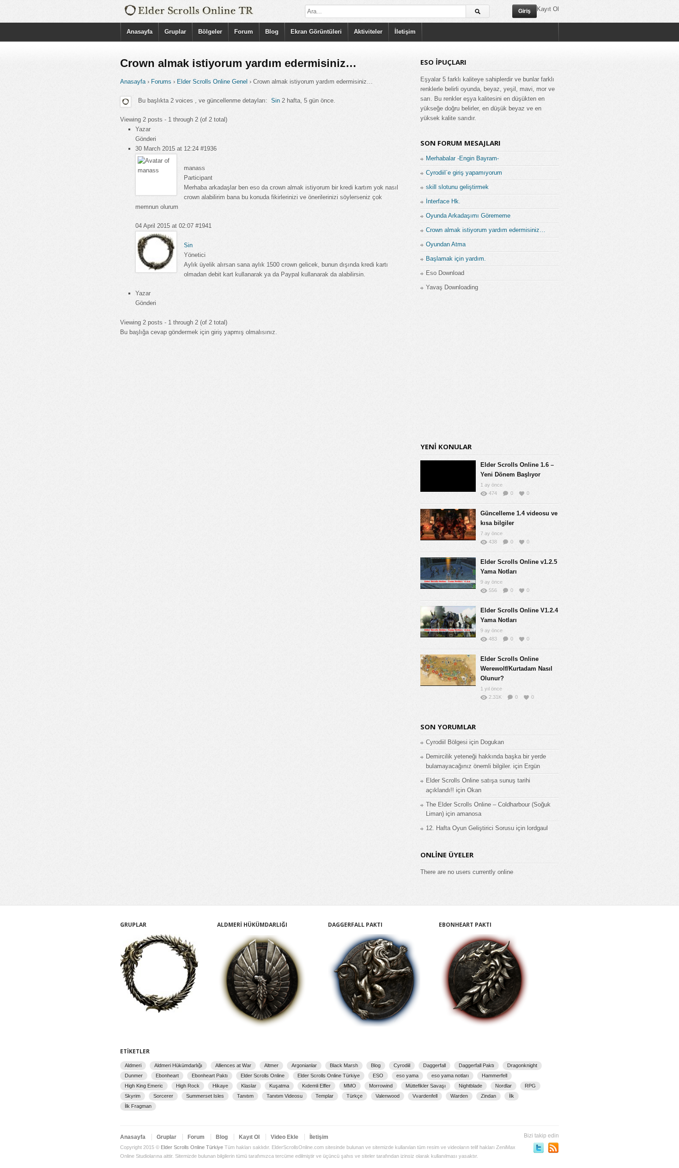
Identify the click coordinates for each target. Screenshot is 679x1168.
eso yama (407, 1075)
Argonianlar (304, 1065)
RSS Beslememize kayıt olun (553, 1147)
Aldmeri (133, 1065)
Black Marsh (344, 1065)
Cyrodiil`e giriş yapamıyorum (464, 172)
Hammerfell (494, 1075)
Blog (272, 31)
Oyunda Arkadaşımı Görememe (468, 215)
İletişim (405, 31)
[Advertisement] (489, 366)
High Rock (188, 1086)
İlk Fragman (138, 1106)
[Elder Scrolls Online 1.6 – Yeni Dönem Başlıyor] (448, 476)
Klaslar (248, 1086)
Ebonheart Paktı (210, 1075)
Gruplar (175, 31)
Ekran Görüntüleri (316, 31)
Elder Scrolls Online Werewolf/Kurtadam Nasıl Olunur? (516, 668)
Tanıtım (245, 1096)
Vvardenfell (424, 1096)
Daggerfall (434, 1065)
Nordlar (503, 1086)
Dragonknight (522, 1065)
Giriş (524, 11)
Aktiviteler (368, 31)
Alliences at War (233, 1065)
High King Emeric (144, 1086)
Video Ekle (284, 1137)
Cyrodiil (402, 1065)
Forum (243, 31)
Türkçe (354, 1096)
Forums (161, 81)
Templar (324, 1096)
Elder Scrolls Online (263, 1075)
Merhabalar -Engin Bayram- (462, 158)
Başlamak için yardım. (456, 258)
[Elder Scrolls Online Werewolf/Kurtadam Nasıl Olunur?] (448, 670)
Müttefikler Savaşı (426, 1086)
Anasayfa (139, 31)
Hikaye (220, 1086)
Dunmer (134, 1075)
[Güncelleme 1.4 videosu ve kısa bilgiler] (448, 525)
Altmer (271, 1065)
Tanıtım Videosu (285, 1096)
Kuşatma (279, 1086)
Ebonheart (167, 1075)
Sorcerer (163, 1096)
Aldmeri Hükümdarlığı (178, 1065)
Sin (275, 100)
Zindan (488, 1096)
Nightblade (470, 1086)
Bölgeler (210, 31)
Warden (459, 1096)
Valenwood (388, 1096)
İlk (511, 1096)
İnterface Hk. (443, 201)
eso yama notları (450, 1075)
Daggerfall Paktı (476, 1065)
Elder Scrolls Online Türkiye (328, 1075)
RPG (530, 1086)
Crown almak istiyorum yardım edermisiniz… (486, 229)
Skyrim (132, 1096)
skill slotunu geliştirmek (457, 186)
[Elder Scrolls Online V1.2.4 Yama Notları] (448, 622)
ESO (378, 1075)
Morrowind (381, 1086)
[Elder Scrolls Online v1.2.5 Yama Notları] (448, 573)
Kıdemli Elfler (316, 1086)
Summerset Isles (205, 1096)
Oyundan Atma (446, 244)
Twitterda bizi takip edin (538, 1147)
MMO (350, 1086)
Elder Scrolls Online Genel (212, 81)
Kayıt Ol (249, 1137)
